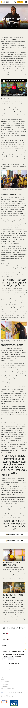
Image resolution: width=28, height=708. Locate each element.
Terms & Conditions (22, 706)
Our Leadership (4, 684)
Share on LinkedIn (20, 26)
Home (5, 2)
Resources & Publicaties (6, 672)
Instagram (7, 696)
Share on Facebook (7, 26)
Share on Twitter (14, 26)
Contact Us (3, 675)
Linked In (9, 696)
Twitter (4, 696)
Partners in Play (4, 686)
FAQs (2, 677)
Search (15, 2)
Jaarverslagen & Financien (7, 669)
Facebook (1, 696)
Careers (2, 679)
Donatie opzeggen (5, 681)
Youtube (12, 696)
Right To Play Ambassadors (7, 688)
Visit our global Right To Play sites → (13, 692)
